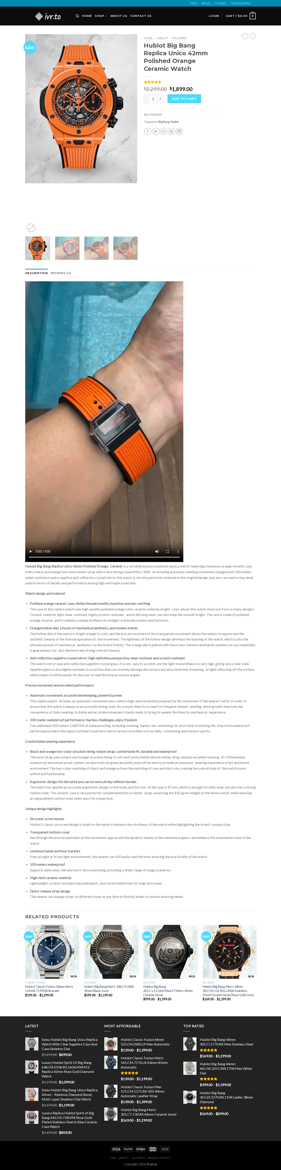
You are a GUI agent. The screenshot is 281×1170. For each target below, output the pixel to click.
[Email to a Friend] (163, 131)
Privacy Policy (241, 3)
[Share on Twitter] (155, 131)
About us (118, 16)
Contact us (141, 16)
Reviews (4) (61, 273)
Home (87, 16)
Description (36, 273)
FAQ (193, 3)
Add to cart (184, 98)
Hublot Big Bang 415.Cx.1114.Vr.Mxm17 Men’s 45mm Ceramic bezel (168, 991)
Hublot (163, 38)
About (205, 3)
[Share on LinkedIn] (179, 131)
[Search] (77, 16)
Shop (99, 16)
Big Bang (180, 38)
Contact (220, 3)
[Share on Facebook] (147, 131)
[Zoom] (31, 228)
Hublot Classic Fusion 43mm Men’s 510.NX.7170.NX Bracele (49, 989)
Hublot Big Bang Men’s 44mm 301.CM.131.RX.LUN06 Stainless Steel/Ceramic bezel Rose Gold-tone (228, 991)
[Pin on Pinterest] (171, 131)
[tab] (36, 273)
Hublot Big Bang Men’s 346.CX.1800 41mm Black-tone (109, 989)
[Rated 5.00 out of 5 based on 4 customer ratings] (180, 82)
